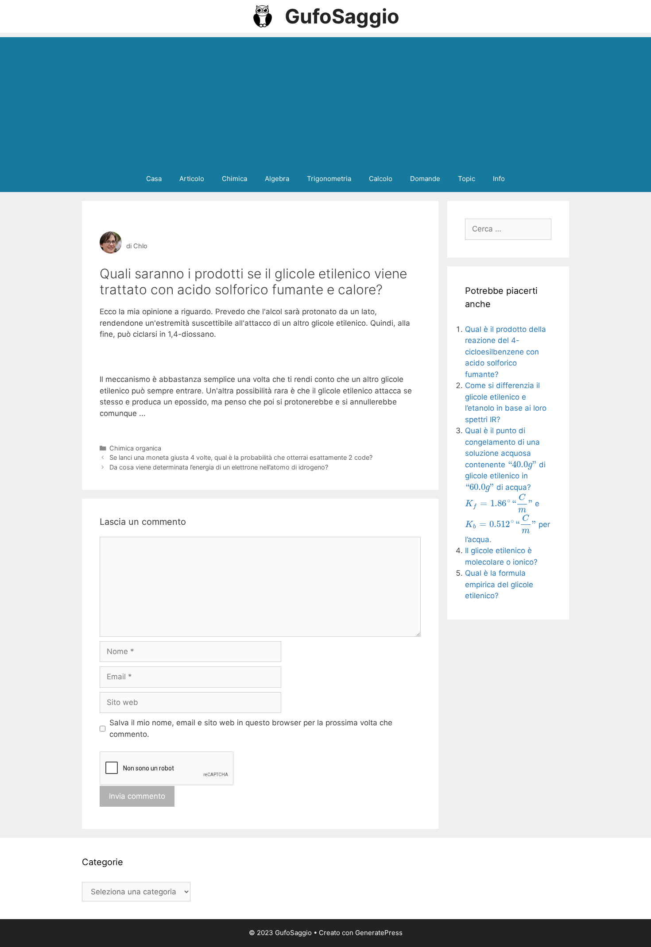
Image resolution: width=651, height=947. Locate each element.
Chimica (234, 178)
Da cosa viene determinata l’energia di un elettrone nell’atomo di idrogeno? (218, 467)
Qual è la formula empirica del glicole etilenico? (499, 584)
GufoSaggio (342, 16)
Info (499, 178)
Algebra (277, 178)
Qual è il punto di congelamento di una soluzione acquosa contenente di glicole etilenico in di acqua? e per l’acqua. (507, 485)
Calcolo (380, 178)
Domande (425, 178)
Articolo (191, 178)
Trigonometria (329, 178)
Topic (466, 178)
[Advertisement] (325, 99)
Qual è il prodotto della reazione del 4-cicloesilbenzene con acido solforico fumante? (505, 352)
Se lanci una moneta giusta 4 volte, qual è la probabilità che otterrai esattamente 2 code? (240, 457)
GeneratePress (379, 932)
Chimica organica (135, 448)
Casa (154, 178)
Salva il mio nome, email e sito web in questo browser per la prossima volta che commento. (250, 728)
